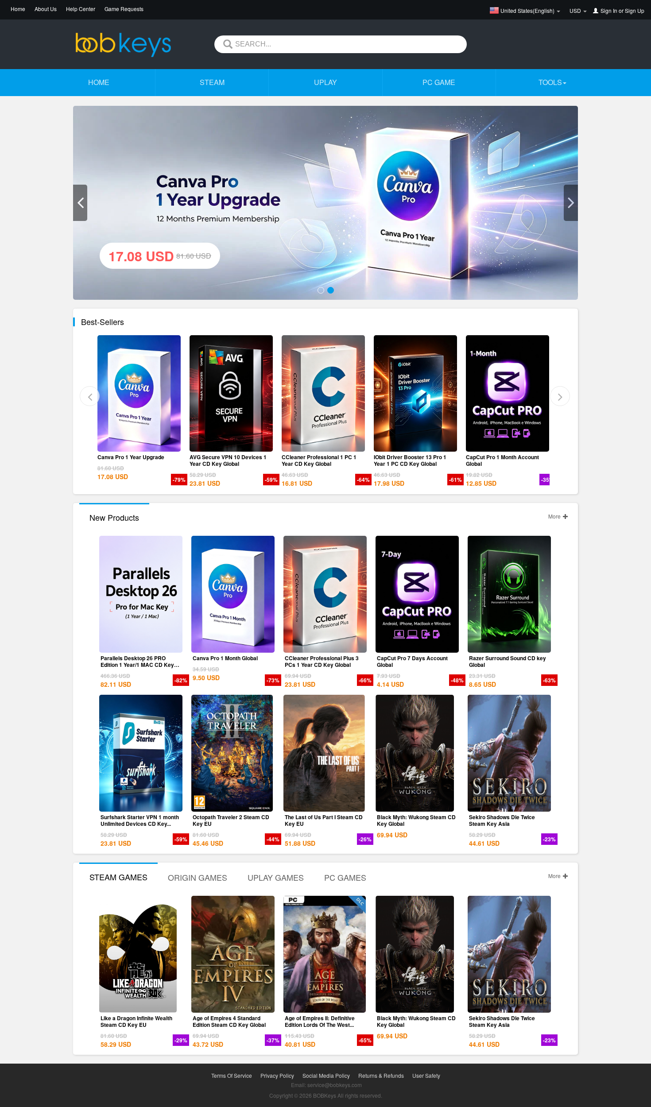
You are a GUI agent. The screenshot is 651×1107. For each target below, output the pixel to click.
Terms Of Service (231, 1075)
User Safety (426, 1075)
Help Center (80, 8)
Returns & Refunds (381, 1075)
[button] (80, 203)
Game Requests (124, 8)
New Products (114, 517)
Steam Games (118, 877)
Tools (550, 82)
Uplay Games (276, 877)
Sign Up (634, 10)
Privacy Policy (277, 1075)
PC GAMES (345, 877)
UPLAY (325, 82)
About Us (46, 8)
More (555, 516)
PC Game (438, 82)
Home (18, 8)
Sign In (609, 10)
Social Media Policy (326, 1075)
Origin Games (197, 877)
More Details (141, 445)
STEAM (212, 82)
